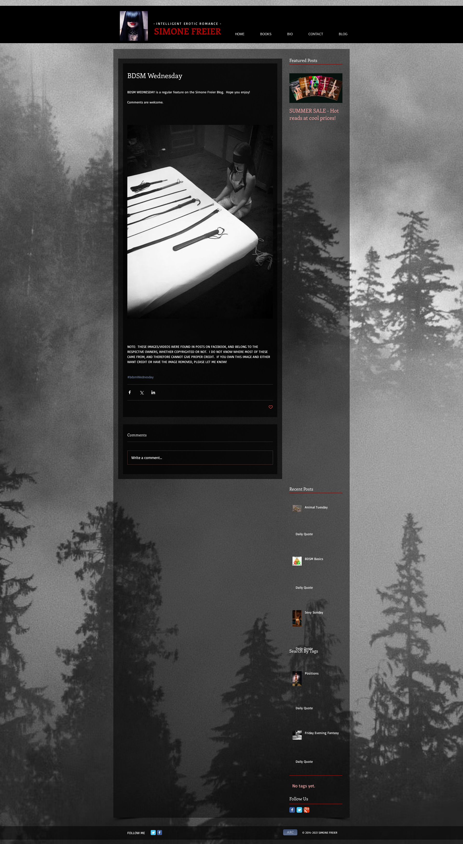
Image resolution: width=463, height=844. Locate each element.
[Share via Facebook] (129, 392)
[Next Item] (335, 88)
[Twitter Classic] (299, 810)
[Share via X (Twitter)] (141, 392)
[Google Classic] (306, 810)
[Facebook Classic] (292, 810)
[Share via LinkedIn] (153, 392)
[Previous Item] (297, 88)
